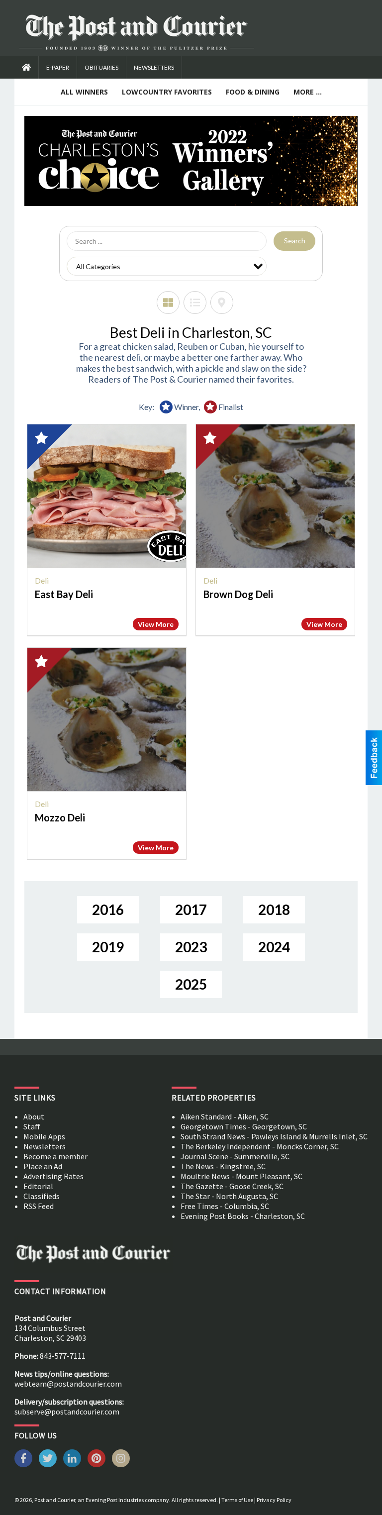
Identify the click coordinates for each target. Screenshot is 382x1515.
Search (294, 240)
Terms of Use (237, 1500)
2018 (274, 909)
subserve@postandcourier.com (66, 1411)
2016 (108, 909)
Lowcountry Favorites (167, 92)
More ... (307, 92)
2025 (191, 984)
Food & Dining (253, 92)
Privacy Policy (274, 1500)
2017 (191, 909)
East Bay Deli (64, 594)
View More (156, 624)
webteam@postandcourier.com (68, 1384)
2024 (274, 946)
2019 (108, 946)
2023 (191, 946)
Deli (42, 580)
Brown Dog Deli (238, 594)
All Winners (84, 92)
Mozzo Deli (60, 817)
